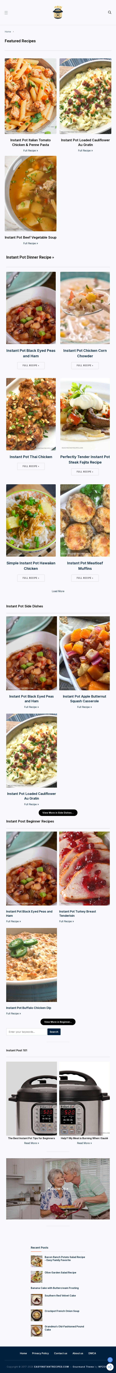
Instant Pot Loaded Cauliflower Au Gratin (85, 142)
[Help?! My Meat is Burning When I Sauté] (84, 1063)
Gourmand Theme (83, 1366)
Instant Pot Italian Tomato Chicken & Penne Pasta (30, 142)
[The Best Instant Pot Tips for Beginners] (31, 1063)
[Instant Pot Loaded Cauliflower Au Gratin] (85, 60)
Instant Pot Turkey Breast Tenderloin (77, 914)
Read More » (31, 1143)
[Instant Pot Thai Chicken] (31, 380)
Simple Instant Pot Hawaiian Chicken (30, 566)
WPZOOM (103, 1366)
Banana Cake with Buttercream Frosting (55, 1287)
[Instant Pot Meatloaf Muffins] (85, 486)
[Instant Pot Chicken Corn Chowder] (85, 273)
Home (8, 31)
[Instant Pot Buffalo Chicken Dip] (31, 929)
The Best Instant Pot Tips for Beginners (31, 1138)
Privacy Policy (40, 1353)
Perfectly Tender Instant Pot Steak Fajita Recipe (85, 459)
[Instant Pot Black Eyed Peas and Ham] (31, 273)
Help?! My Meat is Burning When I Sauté (84, 1138)
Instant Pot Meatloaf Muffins (85, 566)
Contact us (60, 1353)
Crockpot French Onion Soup (62, 1311)
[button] (6, 12)
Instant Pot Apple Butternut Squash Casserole (84, 698)
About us (77, 1353)
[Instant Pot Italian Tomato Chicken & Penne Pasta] (30, 60)
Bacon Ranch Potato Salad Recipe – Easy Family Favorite (65, 1259)
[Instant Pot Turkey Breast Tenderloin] (84, 833)
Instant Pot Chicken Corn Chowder (85, 353)
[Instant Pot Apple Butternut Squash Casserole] (84, 618)
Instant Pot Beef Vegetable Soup (30, 237)
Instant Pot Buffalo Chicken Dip (28, 1008)
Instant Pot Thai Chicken (31, 457)
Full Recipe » (30, 150)
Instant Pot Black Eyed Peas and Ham (30, 353)
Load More (58, 591)
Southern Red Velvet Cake (60, 1295)
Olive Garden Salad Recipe (60, 1272)
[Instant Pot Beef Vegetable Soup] (30, 157)
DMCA (92, 1353)
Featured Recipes (20, 41)
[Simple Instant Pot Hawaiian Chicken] (31, 486)
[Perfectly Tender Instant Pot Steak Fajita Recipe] (85, 380)
